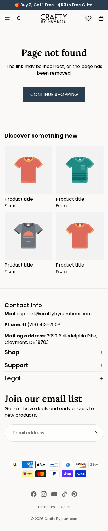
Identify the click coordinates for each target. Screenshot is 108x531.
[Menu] (7, 18)
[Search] (19, 18)
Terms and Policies (54, 506)
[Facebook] (33, 494)
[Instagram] (43, 494)
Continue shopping (54, 94)
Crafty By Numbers (60, 518)
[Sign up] (95, 433)
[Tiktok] (64, 494)
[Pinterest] (74, 494)
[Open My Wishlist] (88, 18)
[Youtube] (54, 494)
